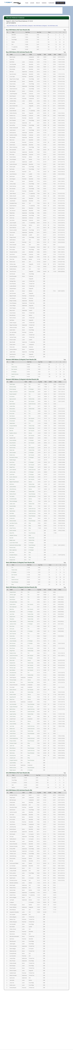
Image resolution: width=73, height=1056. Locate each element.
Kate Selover (12, 416)
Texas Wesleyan (32, 486)
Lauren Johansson (13, 476)
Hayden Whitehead (13, 706)
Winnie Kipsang (13, 389)
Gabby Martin (12, 423)
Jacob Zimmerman (14, 655)
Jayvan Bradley (13, 762)
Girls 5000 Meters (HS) (53, 25)
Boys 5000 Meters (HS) (12, 25)
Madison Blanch (13, 494)
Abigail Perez (12, 467)
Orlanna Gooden (13, 520)
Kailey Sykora (12, 408)
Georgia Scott (12, 559)
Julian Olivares (13, 716)
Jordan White (12, 406)
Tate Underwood (13, 606)
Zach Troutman (13, 633)
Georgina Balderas (13, 425)
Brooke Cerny (12, 455)
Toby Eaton (12, 619)
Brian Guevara (12, 643)
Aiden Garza (12, 753)
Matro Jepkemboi (13, 550)
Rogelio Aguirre (13, 770)
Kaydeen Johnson (13, 433)
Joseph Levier (12, 757)
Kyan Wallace (12, 670)
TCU (12, 364)
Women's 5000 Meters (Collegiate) (25, 25)
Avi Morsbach (12, 491)
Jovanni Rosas (13, 733)
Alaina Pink (12, 532)
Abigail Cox (12, 508)
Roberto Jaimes (13, 767)
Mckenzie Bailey (13, 386)
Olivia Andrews (13, 411)
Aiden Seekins (12, 711)
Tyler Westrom (13, 638)
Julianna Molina (13, 486)
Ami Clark (11, 435)
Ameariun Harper (13, 743)
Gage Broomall (13, 697)
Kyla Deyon (12, 525)
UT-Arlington (13, 371)
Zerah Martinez (13, 418)
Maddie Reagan (13, 459)
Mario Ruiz (12, 609)
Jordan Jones (12, 503)
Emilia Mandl (12, 420)
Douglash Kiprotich (13, 760)
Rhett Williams (13, 748)
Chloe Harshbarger (13, 501)
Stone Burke (12, 597)
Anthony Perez (12, 665)
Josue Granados (13, 640)
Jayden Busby (12, 731)
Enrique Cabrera (13, 740)
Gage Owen (12, 699)
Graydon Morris (13, 592)
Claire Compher (13, 452)
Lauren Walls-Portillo (14, 542)
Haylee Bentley (13, 515)
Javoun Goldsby (13, 723)
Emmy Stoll (12, 413)
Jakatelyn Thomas (13, 535)
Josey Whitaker (13, 445)
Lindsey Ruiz (12, 518)
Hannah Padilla (13, 506)
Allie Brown (12, 484)
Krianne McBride (13, 440)
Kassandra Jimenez (14, 457)
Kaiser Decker (12, 750)
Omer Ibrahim (12, 675)
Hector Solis (12, 636)
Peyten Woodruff (13, 394)
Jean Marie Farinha (13, 523)
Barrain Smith (12, 721)
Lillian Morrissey (13, 489)
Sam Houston (14, 369)
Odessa (13, 376)
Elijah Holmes (12, 709)
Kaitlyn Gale (12, 450)
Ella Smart (12, 428)
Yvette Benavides (13, 498)
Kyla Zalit (11, 537)
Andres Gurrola (13, 631)
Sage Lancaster (13, 398)
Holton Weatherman (14, 738)
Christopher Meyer (13, 601)
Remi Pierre (12, 552)
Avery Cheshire (13, 442)
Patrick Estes (12, 611)
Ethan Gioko (12, 660)
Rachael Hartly (12, 547)
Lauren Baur (12, 474)
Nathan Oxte (12, 728)
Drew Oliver (12, 626)
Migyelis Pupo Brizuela (14, 481)
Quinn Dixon (12, 462)
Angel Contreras (13, 621)
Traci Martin (12, 496)
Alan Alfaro (12, 692)
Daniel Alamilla (13, 658)
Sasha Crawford (13, 530)
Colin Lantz (12, 628)
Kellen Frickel (12, 682)
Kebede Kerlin (12, 662)
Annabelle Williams (13, 554)
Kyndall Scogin (12, 464)
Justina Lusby (12, 472)
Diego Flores (12, 650)
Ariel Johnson (12, 557)
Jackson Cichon (13, 623)
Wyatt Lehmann (13, 689)
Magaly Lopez (12, 540)
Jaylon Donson (13, 735)
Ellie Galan (12, 401)
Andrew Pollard (13, 694)
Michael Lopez (13, 667)
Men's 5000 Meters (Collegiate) (40, 25)
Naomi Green (12, 479)
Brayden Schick (13, 653)
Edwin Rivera (12, 648)
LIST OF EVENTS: (11, 23)
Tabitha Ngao (12, 384)
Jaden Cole (12, 745)
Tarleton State (14, 366)
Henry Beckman (13, 672)
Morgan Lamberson (13, 391)
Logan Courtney (13, 714)
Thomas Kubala (13, 679)
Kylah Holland (12, 403)
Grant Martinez (13, 645)
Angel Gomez (12, 616)
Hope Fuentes (12, 511)
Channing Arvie (13, 755)
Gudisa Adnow (13, 604)
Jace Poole (12, 614)
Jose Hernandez (13, 704)
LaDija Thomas (13, 528)
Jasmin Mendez (13, 469)
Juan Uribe (12, 726)
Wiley (30, 523)
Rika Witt (11, 430)
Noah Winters (12, 599)
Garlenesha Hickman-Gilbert (15, 545)
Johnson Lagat (13, 594)
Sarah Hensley (12, 447)
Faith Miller (12, 513)
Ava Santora (12, 396)
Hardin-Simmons (14, 374)
